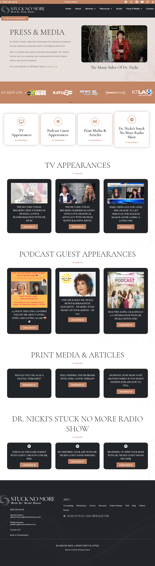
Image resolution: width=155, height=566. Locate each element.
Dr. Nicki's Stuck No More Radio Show (132, 132)
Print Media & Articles (95, 132)
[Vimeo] (137, 2)
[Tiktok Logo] (153, 2)
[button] (25, 92)
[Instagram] (148, 2)
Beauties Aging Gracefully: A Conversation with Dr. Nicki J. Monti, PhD (125, 315)
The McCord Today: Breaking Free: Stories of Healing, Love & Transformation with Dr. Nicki (29, 214)
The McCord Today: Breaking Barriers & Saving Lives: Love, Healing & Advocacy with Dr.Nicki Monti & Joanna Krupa (77, 214)
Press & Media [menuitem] (133, 8)
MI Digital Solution (84, 550)
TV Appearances (21, 132)
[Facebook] (126, 2)
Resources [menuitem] (105, 8)
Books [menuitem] (119, 8)
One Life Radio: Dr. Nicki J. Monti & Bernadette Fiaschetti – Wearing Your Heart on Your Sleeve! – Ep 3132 (77, 307)
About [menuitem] (78, 8)
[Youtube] (142, 2)
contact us (51, 66)
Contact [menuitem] (150, 8)
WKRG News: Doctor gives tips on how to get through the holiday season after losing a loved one (125, 214)
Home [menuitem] (68, 8)
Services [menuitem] (89, 8)
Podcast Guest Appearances (58, 132)
